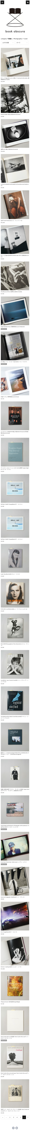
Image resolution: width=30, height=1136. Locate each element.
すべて (18, 42)
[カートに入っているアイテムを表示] (28, 2)
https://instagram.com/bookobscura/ (13, 1128)
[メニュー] (2, 2)
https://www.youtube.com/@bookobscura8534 (16, 1128)
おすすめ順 (6, 42)
